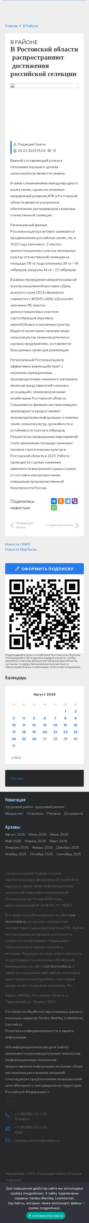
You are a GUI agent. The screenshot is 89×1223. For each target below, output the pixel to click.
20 (45, 732)
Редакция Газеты (32, 144)
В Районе (30, 26)
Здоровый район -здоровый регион (34, 807)
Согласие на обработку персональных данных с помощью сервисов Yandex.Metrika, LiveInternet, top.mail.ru (44, 1017)
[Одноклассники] (61, 501)
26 (34, 739)
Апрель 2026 (35, 841)
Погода (16, 778)
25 (24, 739)
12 (34, 725)
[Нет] (82, 1202)
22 (65, 732)
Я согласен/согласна (46, 1216)
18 (24, 732)
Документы (73, 813)
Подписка (35, 813)
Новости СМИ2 (17, 544)
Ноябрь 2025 (15, 854)
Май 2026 (13, 841)
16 (75, 725)
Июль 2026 (38, 834)
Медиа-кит (14, 813)
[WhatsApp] (54, 507)
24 (14, 739)
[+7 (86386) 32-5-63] (10, 1129)
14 (55, 725)
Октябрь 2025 (41, 854)
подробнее (33, 1193)
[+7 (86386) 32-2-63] (10, 1115)
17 (14, 732)
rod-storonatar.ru (57, 966)
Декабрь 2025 (67, 847)
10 (14, 725)
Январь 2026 (42, 847)
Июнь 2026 (59, 834)
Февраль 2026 (17, 847)
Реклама (54, 813)
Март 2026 (58, 841)
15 (65, 725)
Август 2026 (15, 834)
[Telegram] (68, 501)
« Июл (16, 757)
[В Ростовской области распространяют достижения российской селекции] (44, 86)
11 (23, 725)
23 (75, 732)
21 (55, 732)
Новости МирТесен (21, 549)
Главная (11, 26)
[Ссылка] (44, 614)
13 (44, 725)
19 (34, 732)
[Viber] (75, 501)
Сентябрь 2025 (68, 854)
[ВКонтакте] (54, 501)
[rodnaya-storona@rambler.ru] (10, 1140)
